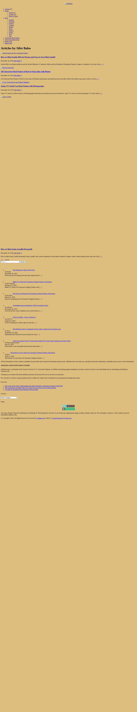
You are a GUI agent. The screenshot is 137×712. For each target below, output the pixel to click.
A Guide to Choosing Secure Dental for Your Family (21, 389)
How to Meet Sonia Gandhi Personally (16, 249)
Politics (11, 31)
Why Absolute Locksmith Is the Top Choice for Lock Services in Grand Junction (30, 388)
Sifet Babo (17, 61)
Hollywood (8, 43)
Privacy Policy (13, 16)
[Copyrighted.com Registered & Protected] (68, 409)
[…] (102, 64)
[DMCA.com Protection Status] (68, 407)
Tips (10, 36)
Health (11, 27)
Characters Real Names (12, 38)
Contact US (8, 9)
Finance (11, 23)
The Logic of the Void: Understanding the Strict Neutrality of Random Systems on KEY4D (34, 386)
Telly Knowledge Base (12, 40)
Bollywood (8, 41)
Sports (11, 32)
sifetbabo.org (41, 418)
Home (7, 11)
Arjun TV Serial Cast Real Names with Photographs (22, 86)
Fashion (11, 20)
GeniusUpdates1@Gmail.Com (62, 418)
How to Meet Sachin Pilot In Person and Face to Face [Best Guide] (28, 57)
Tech (10, 34)
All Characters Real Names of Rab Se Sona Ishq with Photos (26, 72)
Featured (11, 22)
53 (6, 260)
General (11, 25)
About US (12, 13)
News (11, 29)
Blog (6, 18)
